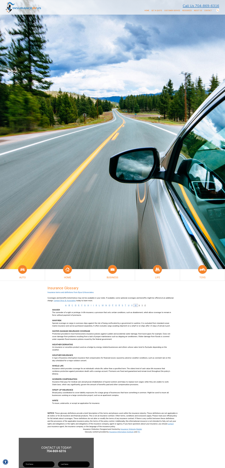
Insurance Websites (91, 429)
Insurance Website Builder (131, 429)
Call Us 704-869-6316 (201, 6)
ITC (139, 432)
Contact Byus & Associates (65, 300)
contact (171, 424)
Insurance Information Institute (121, 432)
